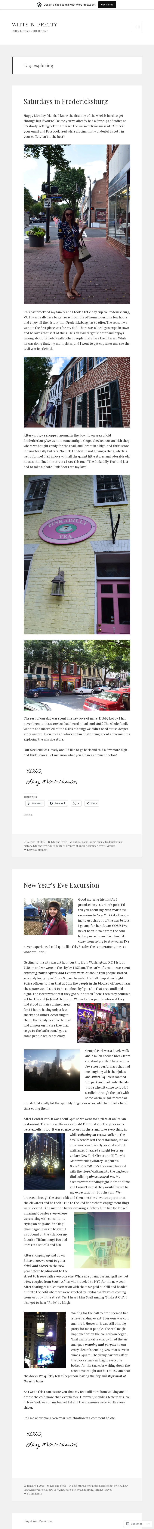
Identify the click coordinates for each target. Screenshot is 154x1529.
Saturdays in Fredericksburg (66, 101)
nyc (79, 1489)
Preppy (70, 846)
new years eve (39, 1489)
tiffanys (98, 1489)
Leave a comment (37, 849)
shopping (81, 846)
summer (92, 846)
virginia (111, 846)
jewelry (118, 1485)
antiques (78, 842)
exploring (90, 842)
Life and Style (59, 842)
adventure (78, 1485)
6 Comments (34, 1493)
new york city (68, 1489)
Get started (107, 4)
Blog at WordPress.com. (38, 1521)
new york (53, 1489)
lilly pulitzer (57, 846)
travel (102, 846)
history (28, 846)
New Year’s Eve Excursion (61, 885)
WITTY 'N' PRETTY (34, 24)
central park (92, 1485)
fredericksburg (113, 842)
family (100, 842)
